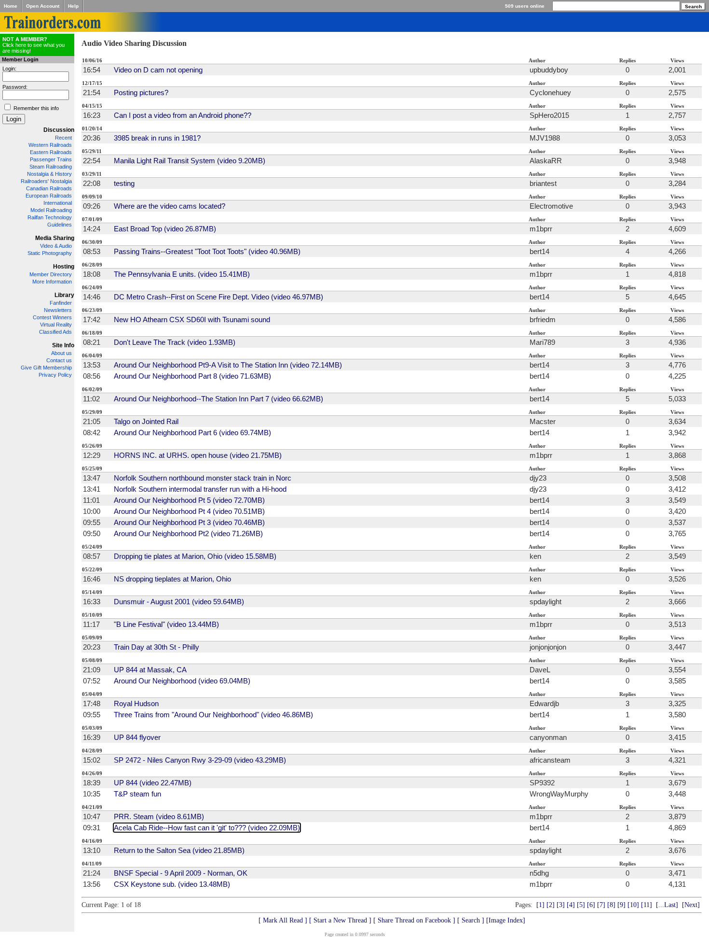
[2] (550, 905)
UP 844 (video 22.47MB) (152, 783)
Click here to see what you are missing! (33, 45)
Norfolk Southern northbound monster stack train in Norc (202, 478)
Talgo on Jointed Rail (146, 421)
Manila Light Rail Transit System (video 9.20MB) (189, 160)
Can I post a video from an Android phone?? (182, 115)
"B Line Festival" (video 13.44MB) (166, 624)
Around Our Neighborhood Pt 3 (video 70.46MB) (189, 522)
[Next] (691, 905)
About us (61, 353)
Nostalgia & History (49, 174)
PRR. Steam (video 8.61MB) (159, 816)
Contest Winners (52, 317)
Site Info (63, 345)
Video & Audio (56, 246)
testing (124, 183)
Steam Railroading (50, 167)
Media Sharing (54, 238)
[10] (633, 905)
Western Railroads (50, 145)
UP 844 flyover (137, 737)
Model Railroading (51, 210)
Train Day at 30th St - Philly (156, 647)
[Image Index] (505, 920)
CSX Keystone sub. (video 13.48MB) (172, 884)
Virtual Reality (56, 324)
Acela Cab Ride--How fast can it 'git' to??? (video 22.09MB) (207, 827)
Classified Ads (55, 332)
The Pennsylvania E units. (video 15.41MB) (182, 274)
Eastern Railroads (51, 152)
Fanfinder (61, 303)
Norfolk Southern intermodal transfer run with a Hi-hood (200, 489)
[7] (601, 905)
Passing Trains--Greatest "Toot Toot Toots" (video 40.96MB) (207, 251)
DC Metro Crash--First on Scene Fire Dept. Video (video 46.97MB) (218, 297)
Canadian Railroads (49, 188)
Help (73, 6)
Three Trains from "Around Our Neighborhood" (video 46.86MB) (213, 714)
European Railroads (49, 196)
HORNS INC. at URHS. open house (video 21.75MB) (198, 455)
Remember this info (36, 108)
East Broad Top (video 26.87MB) (165, 229)
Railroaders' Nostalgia (46, 181)
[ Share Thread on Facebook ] (414, 920)
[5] (581, 905)
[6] (591, 905)
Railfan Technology (49, 217)
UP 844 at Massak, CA (150, 670)
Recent (63, 138)
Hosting (63, 266)
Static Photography (49, 253)
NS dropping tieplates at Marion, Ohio (172, 579)
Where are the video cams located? (169, 206)
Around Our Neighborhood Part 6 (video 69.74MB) (192, 432)
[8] (611, 905)
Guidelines (59, 224)
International (57, 203)
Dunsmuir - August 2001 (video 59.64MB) (179, 601)
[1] (540, 905)
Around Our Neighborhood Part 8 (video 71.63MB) (192, 376)
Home (10, 6)
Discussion (58, 130)
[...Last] (667, 905)
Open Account (42, 6)
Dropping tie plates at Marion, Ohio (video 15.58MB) (195, 556)
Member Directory (50, 274)
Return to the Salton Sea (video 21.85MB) (179, 850)
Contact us (59, 360)
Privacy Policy (55, 375)
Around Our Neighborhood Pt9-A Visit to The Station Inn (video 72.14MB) (228, 365)
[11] (646, 905)
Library (64, 295)
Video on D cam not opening (158, 70)
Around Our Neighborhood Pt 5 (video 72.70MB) (189, 500)
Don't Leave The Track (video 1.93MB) (174, 342)
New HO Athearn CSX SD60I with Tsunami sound (192, 319)
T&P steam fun (137, 794)
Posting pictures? (141, 92)
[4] (571, 905)
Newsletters (58, 310)
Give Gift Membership (46, 367)
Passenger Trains (51, 159)
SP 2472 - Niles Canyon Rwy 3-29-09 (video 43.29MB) (200, 760)
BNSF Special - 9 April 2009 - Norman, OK (180, 873)
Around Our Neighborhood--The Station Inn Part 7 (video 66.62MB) (218, 399)
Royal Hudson (136, 703)
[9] (621, 905)
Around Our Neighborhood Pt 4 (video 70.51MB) (189, 511)
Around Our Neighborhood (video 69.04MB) (182, 681)
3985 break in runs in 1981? (157, 138)
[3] (561, 905)
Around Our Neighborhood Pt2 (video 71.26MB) (188, 533)
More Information (52, 281)
